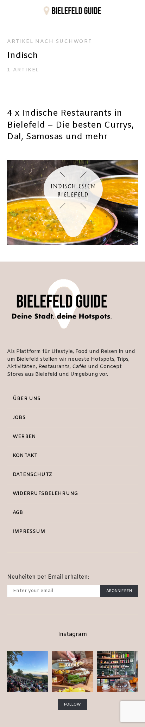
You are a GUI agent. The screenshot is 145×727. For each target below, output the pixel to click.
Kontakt (25, 455)
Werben (24, 436)
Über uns (26, 398)
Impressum (29, 531)
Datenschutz (32, 474)
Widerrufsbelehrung (45, 493)
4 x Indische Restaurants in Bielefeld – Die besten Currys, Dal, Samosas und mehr (70, 125)
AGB (18, 512)
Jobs (19, 417)
